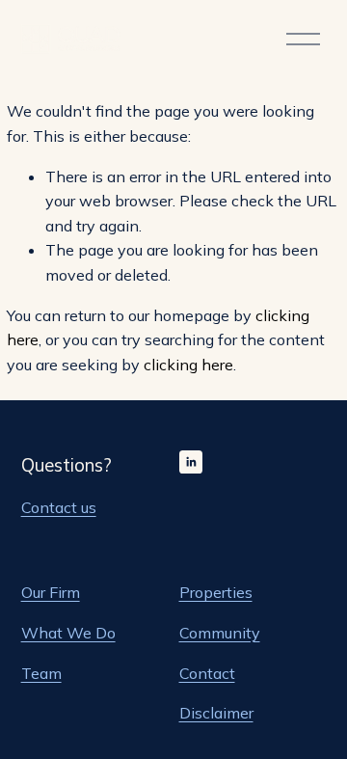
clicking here (188, 364)
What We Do (68, 632)
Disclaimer (216, 712)
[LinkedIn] (190, 462)
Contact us (58, 507)
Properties (216, 592)
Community (219, 632)
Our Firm (50, 592)
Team (41, 673)
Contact (207, 673)
